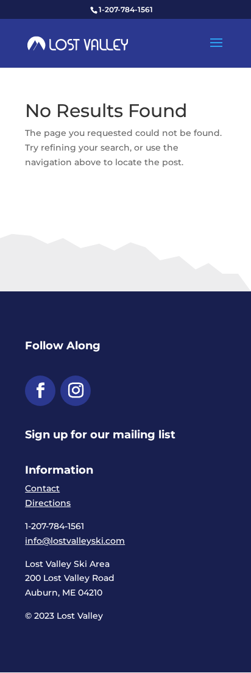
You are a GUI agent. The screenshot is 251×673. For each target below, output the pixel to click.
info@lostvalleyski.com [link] (75, 540)
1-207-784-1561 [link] (126, 9)
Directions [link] (48, 502)
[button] (216, 51)
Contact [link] (42, 488)
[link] (77, 42)
